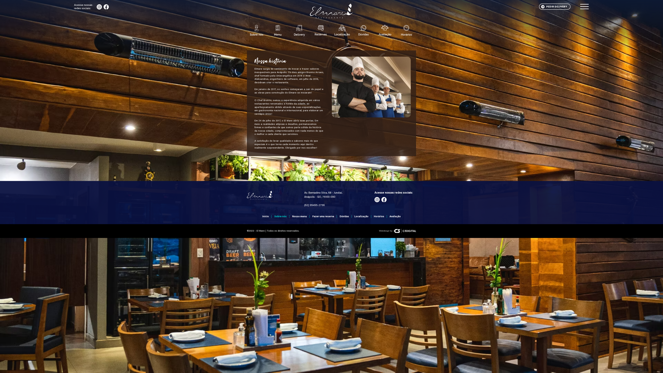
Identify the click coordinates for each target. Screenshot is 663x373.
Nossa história (270, 61)
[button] (584, 6)
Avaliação (385, 34)
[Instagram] (99, 6)
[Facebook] (106, 6)
